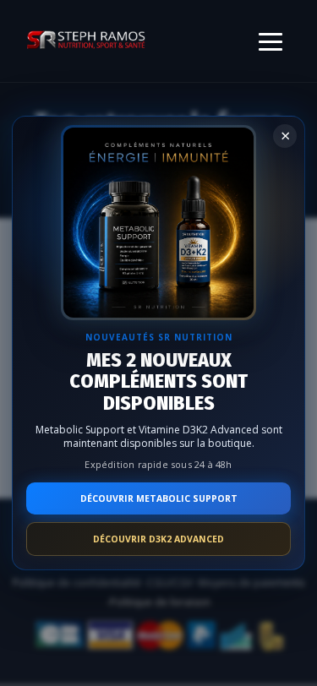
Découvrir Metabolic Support (159, 498)
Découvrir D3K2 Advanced (158, 539)
